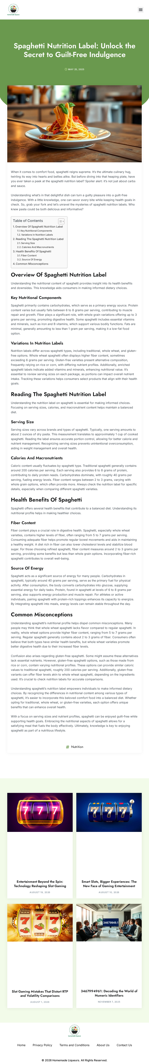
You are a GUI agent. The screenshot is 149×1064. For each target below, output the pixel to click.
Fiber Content (29, 255)
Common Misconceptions (32, 263)
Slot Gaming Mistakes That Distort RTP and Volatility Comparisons (40, 993)
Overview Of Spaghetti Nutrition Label (39, 226)
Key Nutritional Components (36, 230)
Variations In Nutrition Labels (37, 234)
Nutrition (77, 746)
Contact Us (124, 1045)
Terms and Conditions (74, 1045)
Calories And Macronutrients (38, 247)
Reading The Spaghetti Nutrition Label (40, 238)
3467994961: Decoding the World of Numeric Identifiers (109, 993)
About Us (103, 1045)
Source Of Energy (32, 259)
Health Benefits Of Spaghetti (33, 251)
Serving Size (28, 243)
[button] (141, 10)
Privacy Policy (42, 1045)
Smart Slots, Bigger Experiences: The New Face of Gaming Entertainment (109, 883)
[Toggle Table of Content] (59, 221)
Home (21, 1045)
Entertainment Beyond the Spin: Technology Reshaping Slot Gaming (40, 883)
